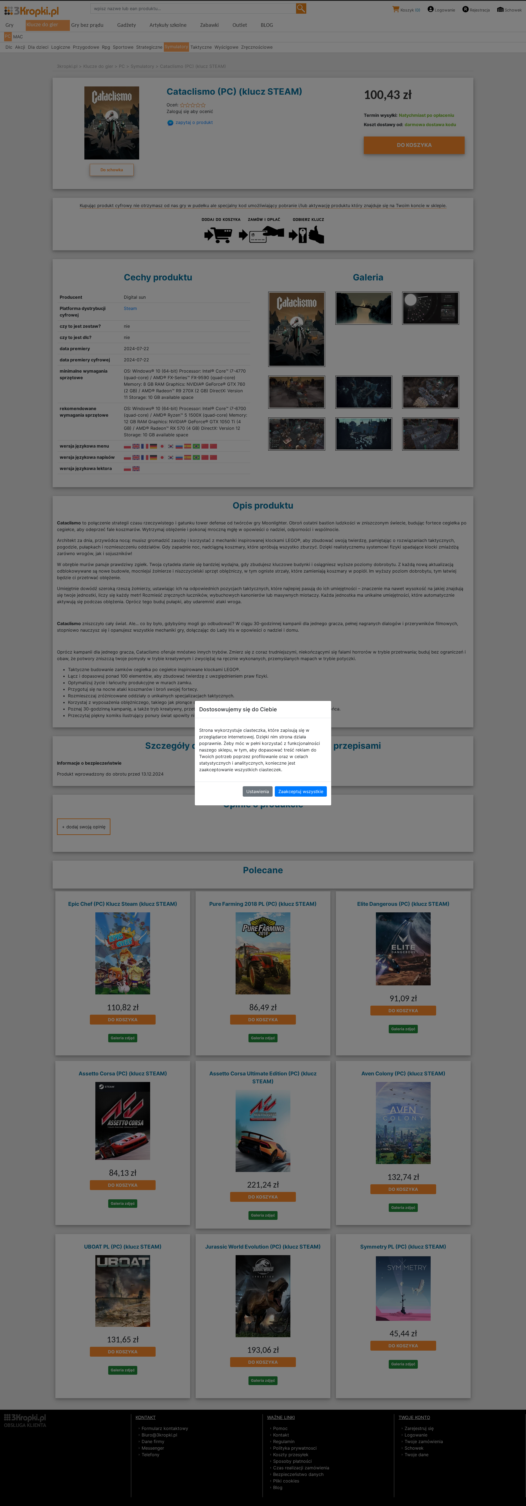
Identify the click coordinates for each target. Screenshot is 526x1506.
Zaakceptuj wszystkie (300, 791)
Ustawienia (257, 791)
